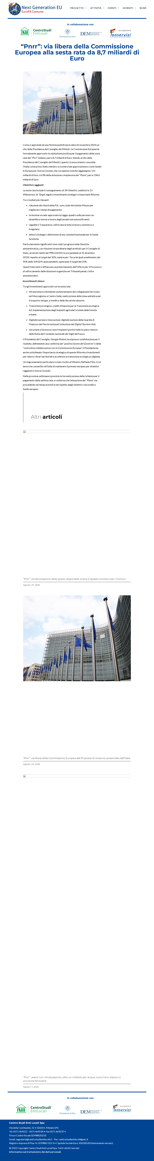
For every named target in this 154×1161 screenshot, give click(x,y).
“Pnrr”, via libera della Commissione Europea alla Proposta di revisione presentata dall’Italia (76, 758)
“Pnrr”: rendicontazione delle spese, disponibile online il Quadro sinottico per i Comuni (74, 579)
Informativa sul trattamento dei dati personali (35, 1151)
